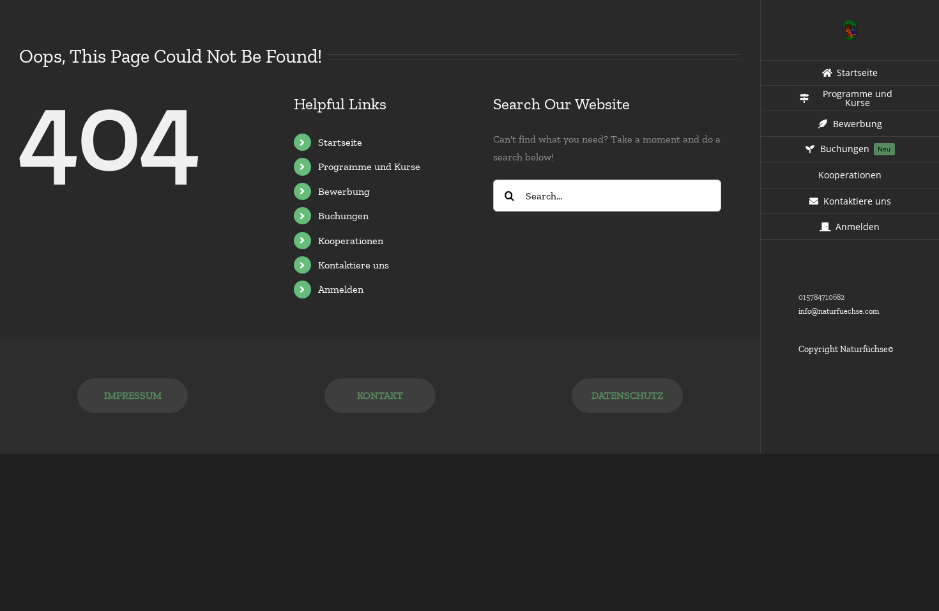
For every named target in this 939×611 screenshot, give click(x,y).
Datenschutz (627, 395)
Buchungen (343, 216)
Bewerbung (344, 191)
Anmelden (340, 289)
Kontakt (380, 395)
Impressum (133, 395)
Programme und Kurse (369, 166)
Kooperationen (350, 241)
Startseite (340, 142)
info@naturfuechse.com (838, 311)
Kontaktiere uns (353, 265)
